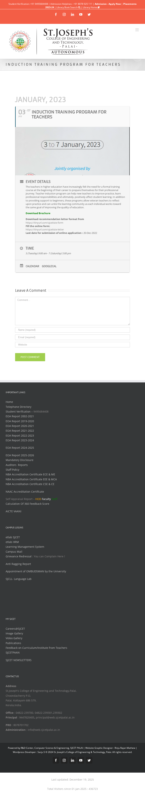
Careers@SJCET (15, 628)
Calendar (32, 266)
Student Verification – (19, 411)
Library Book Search (67, 7)
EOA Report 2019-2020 (20, 421)
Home (9, 402)
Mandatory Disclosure (19, 460)
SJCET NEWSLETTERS (19, 660)
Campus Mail (14, 551)
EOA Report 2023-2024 (20, 440)
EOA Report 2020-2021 (20, 426)
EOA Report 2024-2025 (20, 447)
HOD (38, 499)
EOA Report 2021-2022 (20, 430)
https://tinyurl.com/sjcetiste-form (44, 222)
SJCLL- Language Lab (19, 579)
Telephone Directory (18, 407)
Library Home (90, 7)
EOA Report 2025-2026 (20, 455)
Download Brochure (38, 213)
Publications (13, 643)
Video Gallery (14, 638)
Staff (54, 499)
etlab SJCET (13, 537)
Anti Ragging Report (18, 564)
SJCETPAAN (13, 652)
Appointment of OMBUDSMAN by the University (36, 571)
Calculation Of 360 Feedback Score (27, 503)
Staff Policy (12, 469)
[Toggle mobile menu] (137, 30)
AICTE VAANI (13, 511)
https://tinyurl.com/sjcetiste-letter (45, 229)
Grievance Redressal (19, 556)
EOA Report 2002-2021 (20, 416)
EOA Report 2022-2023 (20, 435)
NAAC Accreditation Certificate (25, 491)
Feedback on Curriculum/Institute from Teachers (36, 648)
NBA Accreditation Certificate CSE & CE (30, 484)
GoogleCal (49, 266)
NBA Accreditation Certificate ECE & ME (30, 474)
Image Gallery (14, 633)
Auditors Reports (17, 465)
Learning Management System (25, 546)
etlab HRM (12, 542)
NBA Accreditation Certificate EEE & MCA (31, 479)
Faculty (46, 499)
